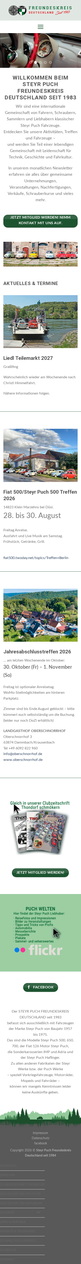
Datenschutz (40, 1138)
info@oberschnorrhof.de (22, 754)
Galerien (7, 1212)
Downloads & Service (18, 1240)
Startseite (8, 1166)
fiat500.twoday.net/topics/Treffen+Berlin (35, 558)
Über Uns (7, 1175)
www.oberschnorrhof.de (23, 760)
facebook (40, 1143)
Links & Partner (12, 1222)
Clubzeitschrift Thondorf (22, 1184)
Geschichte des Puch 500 (20, 1194)
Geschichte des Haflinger (21, 1203)
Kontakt (7, 1259)
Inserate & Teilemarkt (18, 1231)
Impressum (40, 1133)
